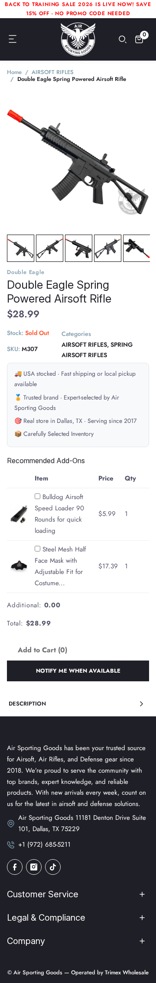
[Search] (122, 39)
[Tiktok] (53, 867)
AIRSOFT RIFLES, (85, 344)
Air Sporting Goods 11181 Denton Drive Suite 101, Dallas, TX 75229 (82, 823)
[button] (13, 39)
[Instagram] (34, 867)
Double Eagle (26, 272)
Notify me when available (78, 671)
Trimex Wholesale (126, 972)
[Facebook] (15, 867)
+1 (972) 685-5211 (44, 844)
